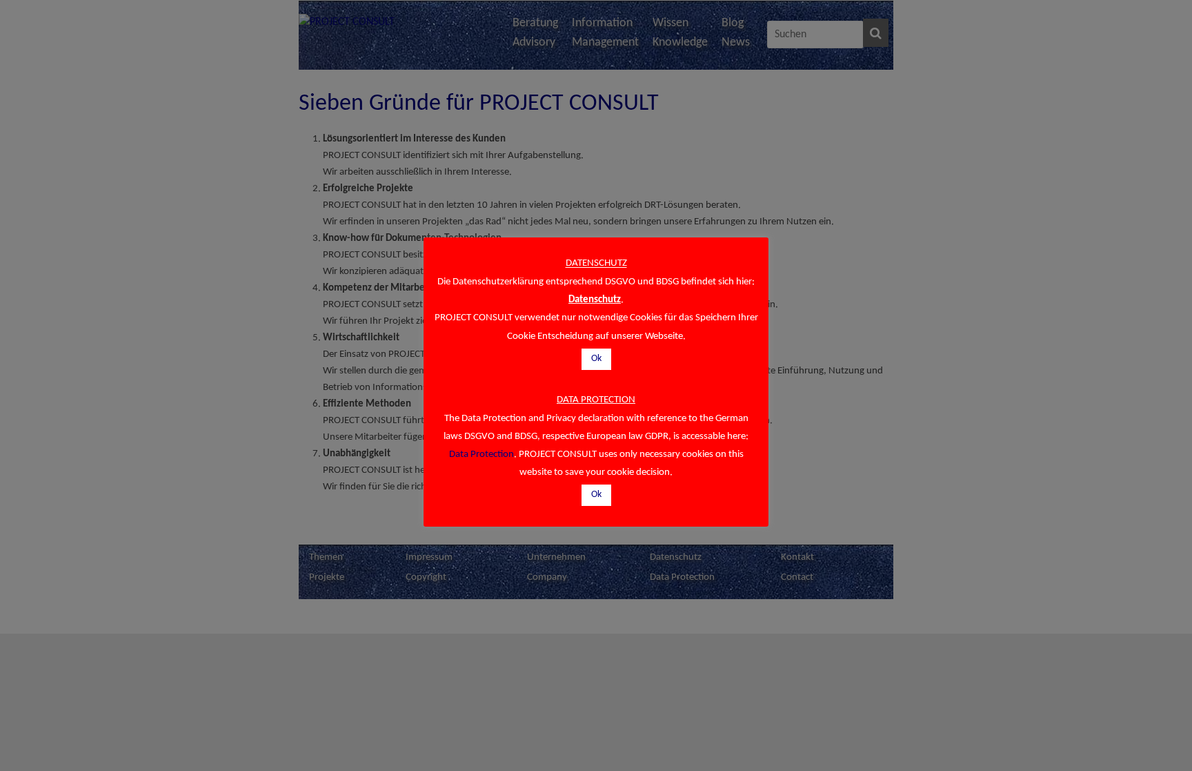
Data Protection (481, 454)
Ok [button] (596, 358)
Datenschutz (594, 300)
